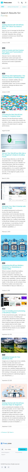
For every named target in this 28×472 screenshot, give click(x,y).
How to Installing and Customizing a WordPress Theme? (13, 311)
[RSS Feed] (5, 467)
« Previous (4, 432)
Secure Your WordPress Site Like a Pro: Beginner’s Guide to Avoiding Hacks (14, 155)
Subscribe (22, 449)
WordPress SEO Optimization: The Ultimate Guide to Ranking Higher (13, 76)
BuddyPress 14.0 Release (22, 6)
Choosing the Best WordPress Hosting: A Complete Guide (12, 115)
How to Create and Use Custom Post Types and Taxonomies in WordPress (13, 52)
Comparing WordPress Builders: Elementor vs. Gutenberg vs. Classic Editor (13, 267)
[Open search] (18, 2)
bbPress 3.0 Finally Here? (7, 6)
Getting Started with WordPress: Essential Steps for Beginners (13, 404)
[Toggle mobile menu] (25, 2)
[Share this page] (8, 467)
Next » (11, 432)
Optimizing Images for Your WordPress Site (11, 358)
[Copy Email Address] (2, 467)
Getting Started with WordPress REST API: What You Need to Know (13, 26)
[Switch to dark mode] (22, 2)
